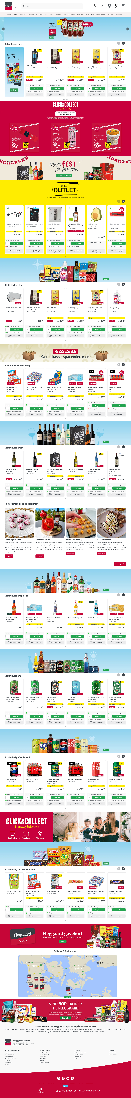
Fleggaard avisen (9, 1053)
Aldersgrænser (8, 1062)
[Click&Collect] (65, 827)
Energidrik (58, 15)
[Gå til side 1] (65, 98)
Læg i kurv (37, 89)
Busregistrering (113, 1055)
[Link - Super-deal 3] (106, 137)
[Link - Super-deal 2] (65, 137)
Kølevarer (8, 15)
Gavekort (7, 1064)
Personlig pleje (100, 15)
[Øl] (65, 661)
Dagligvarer (71, 15)
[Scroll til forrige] (3, 29)
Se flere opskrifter (120, 564)
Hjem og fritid (90, 15)
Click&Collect (43, 1056)
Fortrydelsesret (89, 1083)
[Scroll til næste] (124, 14)
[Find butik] (65, 976)
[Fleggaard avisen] (14, 72)
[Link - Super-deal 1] (24, 137)
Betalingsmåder (9, 1056)
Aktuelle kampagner (10, 1055)
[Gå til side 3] (68, 98)
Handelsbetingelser (62, 1083)
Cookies (81, 1083)
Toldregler (7, 1060)
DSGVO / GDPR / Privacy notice (46, 1083)
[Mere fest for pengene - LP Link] (65, 168)
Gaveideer (110, 15)
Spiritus (51, 15)
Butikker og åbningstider (81, 1053)
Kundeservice (113, 1053)
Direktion (42, 1060)
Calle (76, 1058)
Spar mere (22, 15)
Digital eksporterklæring (11, 1058)
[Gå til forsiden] (8, 6)
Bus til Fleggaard (79, 1055)
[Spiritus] (65, 581)
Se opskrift (9, 556)
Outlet (15, 15)
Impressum (72, 1083)
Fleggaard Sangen (44, 1062)
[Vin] (65, 433)
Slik (65, 15)
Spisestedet (78, 1056)
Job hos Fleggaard (44, 1055)
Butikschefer (43, 1058)
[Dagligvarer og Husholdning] (65, 270)
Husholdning (80, 15)
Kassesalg (31, 15)
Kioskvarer (119, 15)
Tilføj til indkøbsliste (36, 95)
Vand (41, 15)
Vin (46, 15)
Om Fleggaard (43, 1053)
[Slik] (65, 854)
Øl (36, 15)
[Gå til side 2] (66, 98)
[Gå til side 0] (63, 98)
